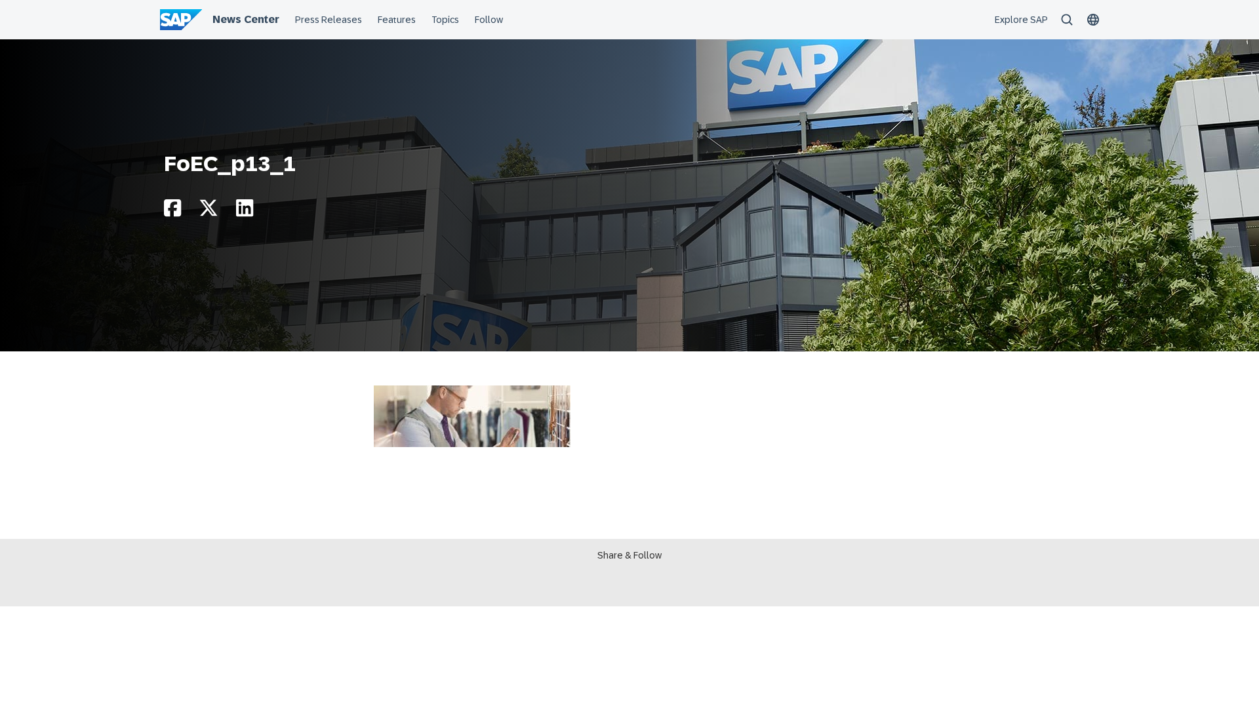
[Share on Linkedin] (244, 211)
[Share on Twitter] (208, 211)
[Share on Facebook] (172, 211)
